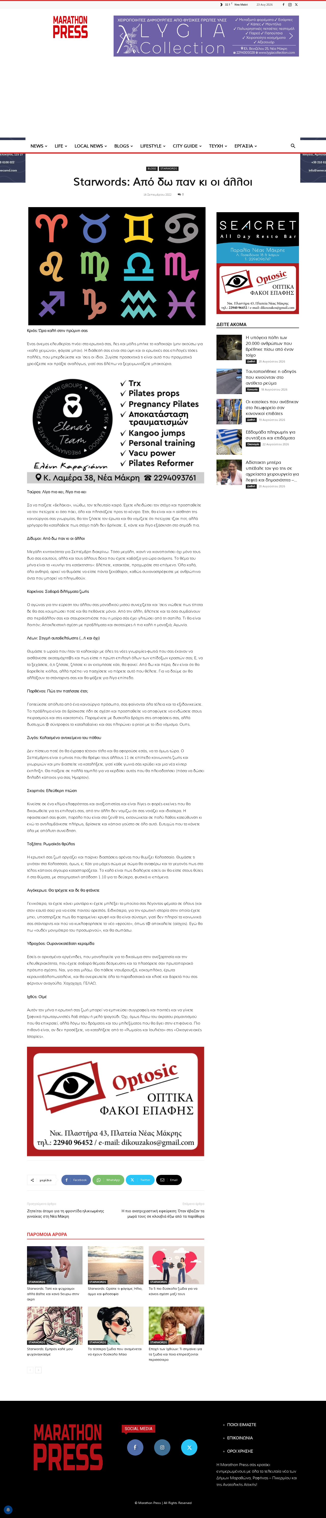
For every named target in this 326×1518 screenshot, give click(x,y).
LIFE (59, 146)
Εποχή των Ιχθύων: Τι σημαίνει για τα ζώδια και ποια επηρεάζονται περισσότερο (175, 1355)
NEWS (37, 146)
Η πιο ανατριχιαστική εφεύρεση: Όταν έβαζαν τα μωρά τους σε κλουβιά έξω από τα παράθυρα (163, 1214)
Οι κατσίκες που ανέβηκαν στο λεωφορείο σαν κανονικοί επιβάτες (272, 408)
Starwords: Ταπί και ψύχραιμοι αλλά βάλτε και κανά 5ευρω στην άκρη (53, 1294)
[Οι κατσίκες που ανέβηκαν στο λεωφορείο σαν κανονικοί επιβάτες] (229, 411)
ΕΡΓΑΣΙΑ (244, 146)
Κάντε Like (135, 1441)
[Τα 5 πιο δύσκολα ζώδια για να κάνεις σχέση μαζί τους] (176, 1265)
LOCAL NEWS (89, 146)
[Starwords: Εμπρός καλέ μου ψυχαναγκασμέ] (55, 1326)
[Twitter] (296, 4)
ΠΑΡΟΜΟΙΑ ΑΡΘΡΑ (47, 1234)
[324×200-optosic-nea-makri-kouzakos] (115, 1101)
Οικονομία (253, 444)
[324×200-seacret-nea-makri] (257, 237)
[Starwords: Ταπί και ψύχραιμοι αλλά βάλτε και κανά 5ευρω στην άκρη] (55, 1265)
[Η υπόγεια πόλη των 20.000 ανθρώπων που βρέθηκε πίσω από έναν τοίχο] (229, 347)
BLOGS (121, 146)
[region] (206, 36)
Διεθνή (251, 361)
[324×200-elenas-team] (115, 428)
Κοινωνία (252, 389)
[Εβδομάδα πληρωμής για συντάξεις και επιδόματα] (229, 442)
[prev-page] (30, 1370)
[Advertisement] (163, 102)
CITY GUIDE (185, 146)
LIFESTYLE (150, 146)
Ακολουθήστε (162, 1441)
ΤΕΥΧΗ (216, 146)
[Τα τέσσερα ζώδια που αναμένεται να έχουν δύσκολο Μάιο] (115, 1326)
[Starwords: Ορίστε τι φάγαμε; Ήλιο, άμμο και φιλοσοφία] (115, 1265)
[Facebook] (283, 4)
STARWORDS (168, 168)
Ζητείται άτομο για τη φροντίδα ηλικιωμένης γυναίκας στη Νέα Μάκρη (65, 1214)
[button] (206, 36)
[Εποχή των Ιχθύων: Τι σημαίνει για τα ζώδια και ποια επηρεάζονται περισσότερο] (176, 1326)
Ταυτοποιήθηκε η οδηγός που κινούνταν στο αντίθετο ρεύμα (271, 377)
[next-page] (38, 1370)
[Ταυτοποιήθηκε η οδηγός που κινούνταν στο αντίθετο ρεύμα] (229, 381)
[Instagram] (290, 4)
